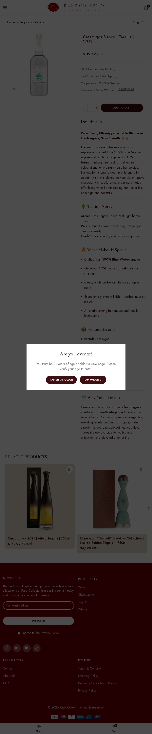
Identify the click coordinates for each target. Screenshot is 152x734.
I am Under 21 (93, 379)
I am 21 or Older (61, 379)
